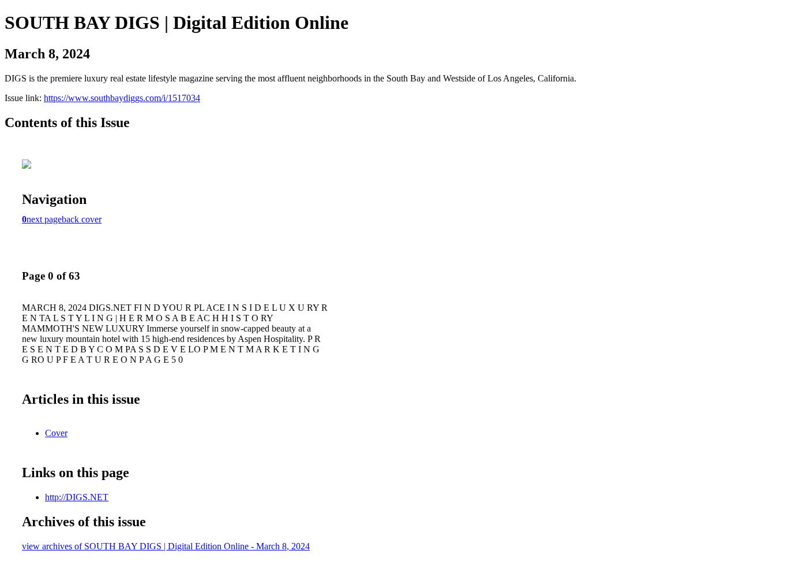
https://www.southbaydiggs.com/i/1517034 (122, 98)
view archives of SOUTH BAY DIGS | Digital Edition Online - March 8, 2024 (166, 546)
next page (44, 219)
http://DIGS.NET (76, 497)
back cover (82, 219)
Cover (56, 433)
